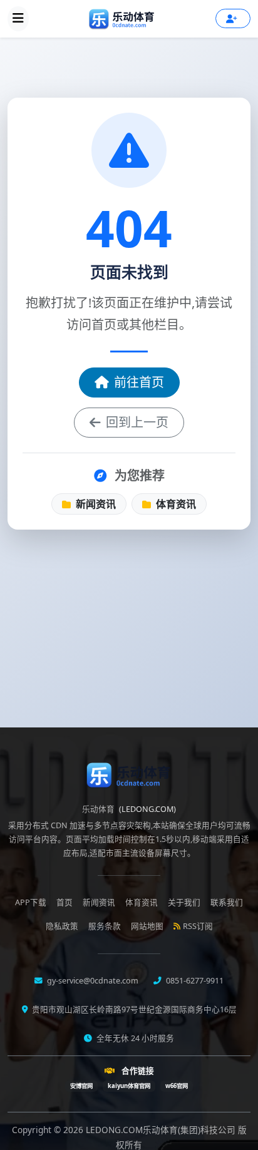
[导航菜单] (18, 18)
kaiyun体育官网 (129, 1086)
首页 (64, 902)
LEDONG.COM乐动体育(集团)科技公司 (162, 1130)
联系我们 (226, 902)
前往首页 (139, 382)
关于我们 (184, 902)
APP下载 (30, 902)
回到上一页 (137, 422)
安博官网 (81, 1086)
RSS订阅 (198, 926)
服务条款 (104, 926)
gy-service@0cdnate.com (91, 980)
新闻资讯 (94, 504)
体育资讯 (174, 504)
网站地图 (147, 926)
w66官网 (176, 1086)
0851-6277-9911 (194, 980)
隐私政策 (62, 926)
